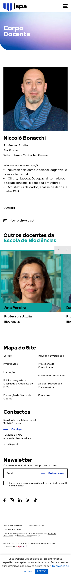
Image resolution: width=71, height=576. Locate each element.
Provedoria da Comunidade (46, 365)
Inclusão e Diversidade (51, 355)
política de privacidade (46, 483)
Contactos (44, 395)
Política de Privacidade (12, 525)
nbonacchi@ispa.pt (22, 220)
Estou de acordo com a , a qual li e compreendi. (38, 484)
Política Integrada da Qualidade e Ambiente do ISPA (18, 384)
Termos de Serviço (24, 536)
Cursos (7, 355)
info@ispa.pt (10, 444)
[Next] (67, 250)
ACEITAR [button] (41, 571)
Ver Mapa (16, 429)
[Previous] (58, 250)
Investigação (10, 363)
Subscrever (56, 473)
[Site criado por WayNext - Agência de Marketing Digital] (21, 546)
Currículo (9, 208)
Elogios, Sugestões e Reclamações (50, 385)
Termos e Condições (35, 525)
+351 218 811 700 (12, 434)
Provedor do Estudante (51, 375)
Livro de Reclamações (12, 529)
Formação (9, 372)
